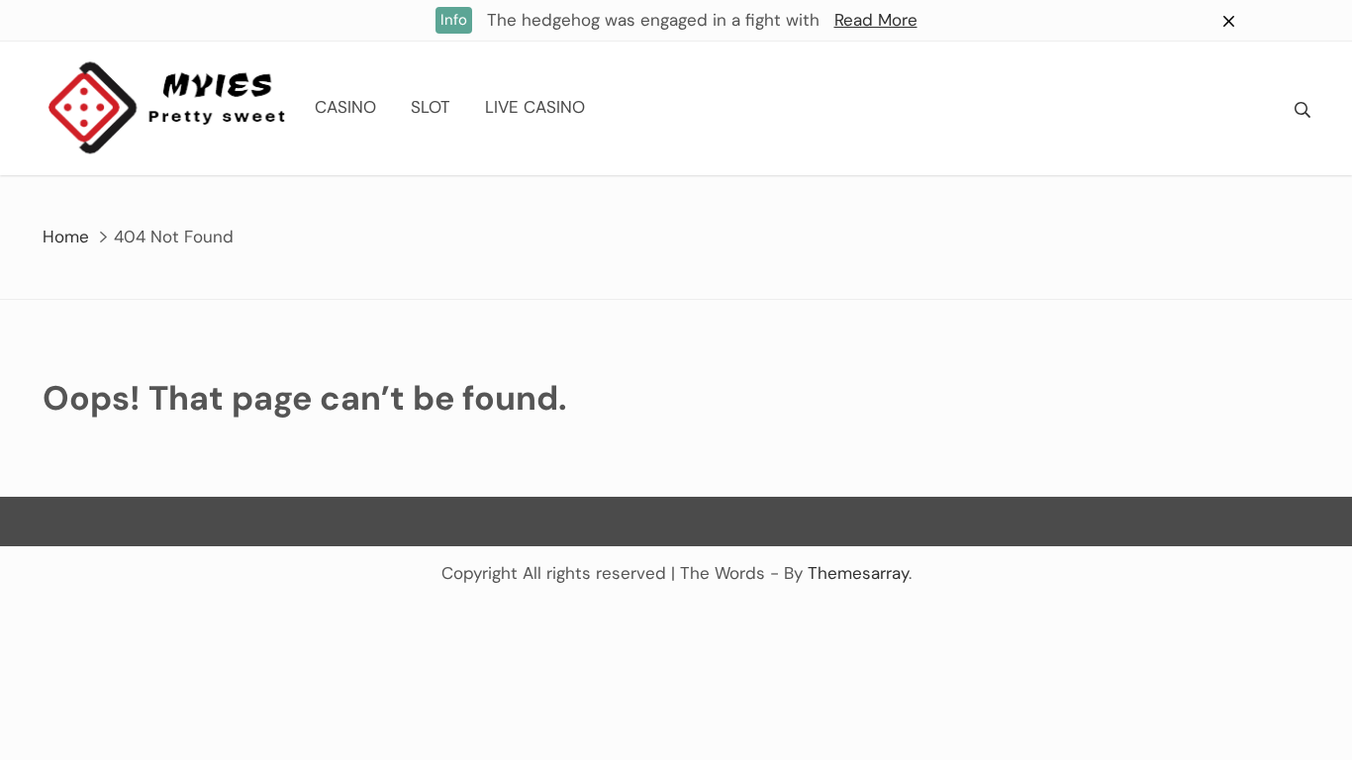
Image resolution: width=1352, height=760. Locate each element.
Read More (875, 20)
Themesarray (858, 573)
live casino (535, 107)
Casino (345, 107)
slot (430, 107)
